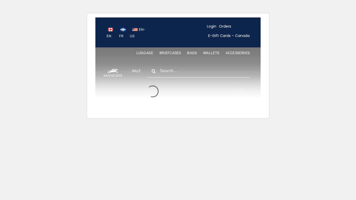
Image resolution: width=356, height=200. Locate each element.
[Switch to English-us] (137, 32)
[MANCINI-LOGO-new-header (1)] (112, 70)
